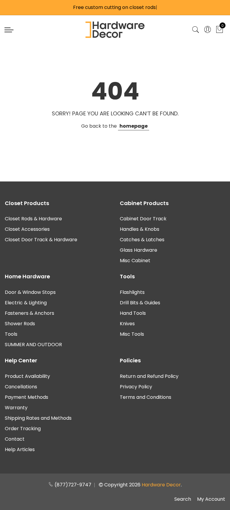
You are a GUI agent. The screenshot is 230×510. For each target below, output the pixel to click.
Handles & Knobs (139, 229)
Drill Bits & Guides (140, 302)
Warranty (16, 407)
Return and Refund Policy (149, 376)
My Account (211, 499)
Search (182, 499)
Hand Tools (133, 313)
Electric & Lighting (26, 302)
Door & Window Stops (30, 292)
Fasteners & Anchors (29, 313)
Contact (15, 439)
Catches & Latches (142, 239)
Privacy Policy (136, 386)
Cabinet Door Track (143, 218)
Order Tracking (23, 428)
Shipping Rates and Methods (38, 418)
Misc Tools (132, 334)
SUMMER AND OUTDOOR (33, 344)
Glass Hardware (138, 250)
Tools (11, 334)
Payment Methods (26, 397)
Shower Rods (20, 323)
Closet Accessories (27, 229)
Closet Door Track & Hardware (41, 239)
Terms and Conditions (145, 397)
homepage (133, 126)
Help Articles (20, 449)
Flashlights (132, 292)
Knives (127, 323)
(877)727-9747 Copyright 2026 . (117, 484)
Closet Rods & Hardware (33, 218)
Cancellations (21, 386)
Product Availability (27, 376)
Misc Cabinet (135, 260)
